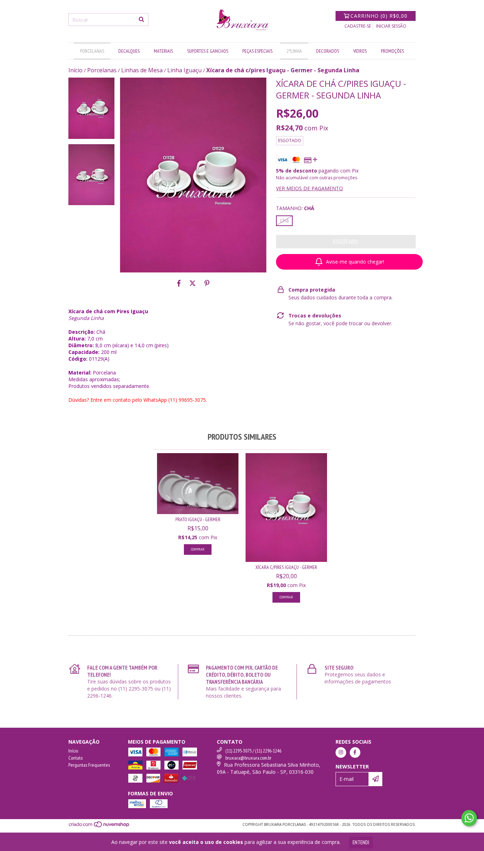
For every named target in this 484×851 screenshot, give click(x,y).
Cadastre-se (357, 26)
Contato (75, 758)
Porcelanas (92, 51)
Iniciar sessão (391, 26)
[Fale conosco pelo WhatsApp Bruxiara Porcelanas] (469, 818)
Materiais (163, 51)
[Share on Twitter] (192, 283)
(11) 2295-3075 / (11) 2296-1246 (253, 751)
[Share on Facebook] (179, 283)
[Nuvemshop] (99, 826)
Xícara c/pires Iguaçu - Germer (286, 567)
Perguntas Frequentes (89, 765)
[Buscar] (141, 19)
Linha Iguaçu (184, 70)
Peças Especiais (257, 51)
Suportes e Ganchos (207, 51)
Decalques (129, 51)
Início (75, 70)
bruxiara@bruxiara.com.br (248, 758)
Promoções (392, 51)
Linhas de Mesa (142, 70)
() (378, 15)
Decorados (327, 51)
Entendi (361, 842)
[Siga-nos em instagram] (341, 752)
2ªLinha (294, 51)
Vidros (360, 51)
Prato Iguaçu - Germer (197, 519)
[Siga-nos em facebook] (355, 752)
